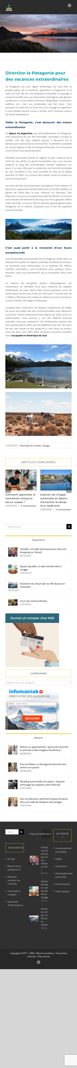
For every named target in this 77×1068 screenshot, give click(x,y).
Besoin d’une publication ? (14, 867)
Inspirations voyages (14, 892)
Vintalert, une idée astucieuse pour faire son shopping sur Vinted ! (43, 550)
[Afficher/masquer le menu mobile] (70, 5)
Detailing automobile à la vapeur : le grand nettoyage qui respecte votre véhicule (42, 783)
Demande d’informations (15, 903)
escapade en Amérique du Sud (29, 335)
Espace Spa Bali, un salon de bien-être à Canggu (40, 568)
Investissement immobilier (62, 850)
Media (58, 859)
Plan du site (44, 956)
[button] (8, 490)
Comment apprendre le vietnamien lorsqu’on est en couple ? (21, 480)
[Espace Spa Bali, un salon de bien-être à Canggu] (13, 566)
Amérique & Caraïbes (30, 445)
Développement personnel (62, 875)
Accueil (11, 859)
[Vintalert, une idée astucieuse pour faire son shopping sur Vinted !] (13, 549)
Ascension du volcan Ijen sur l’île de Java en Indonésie (42, 585)
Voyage (46, 445)
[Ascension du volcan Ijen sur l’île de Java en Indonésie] (13, 583)
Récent (38, 737)
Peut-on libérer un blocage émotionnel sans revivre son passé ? (43, 766)
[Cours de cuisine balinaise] (13, 601)
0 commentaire (28, 505)
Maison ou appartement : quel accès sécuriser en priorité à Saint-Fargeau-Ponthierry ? (44, 748)
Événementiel (62, 884)
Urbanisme (61, 866)
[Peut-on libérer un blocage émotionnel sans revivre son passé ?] (13, 764)
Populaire (38, 539)
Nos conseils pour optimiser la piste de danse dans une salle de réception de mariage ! (44, 800)
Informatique (62, 891)
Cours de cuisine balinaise (33, 601)
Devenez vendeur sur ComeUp (14, 880)
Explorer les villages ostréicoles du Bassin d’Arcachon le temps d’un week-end (56, 480)
